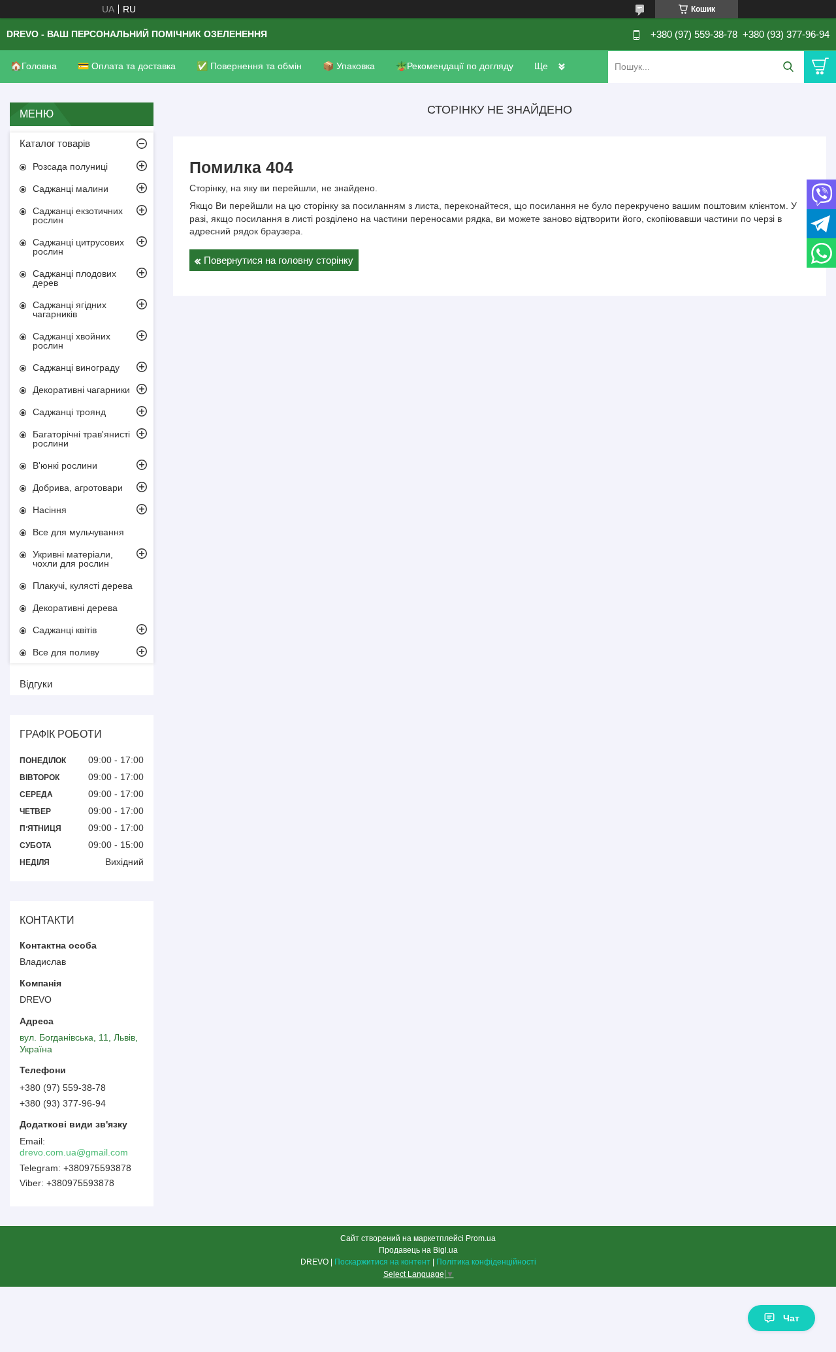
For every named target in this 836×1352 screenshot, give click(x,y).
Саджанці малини (70, 188)
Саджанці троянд (69, 412)
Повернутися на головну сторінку (278, 260)
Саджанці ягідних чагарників (69, 309)
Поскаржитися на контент (382, 1261)
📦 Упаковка (349, 66)
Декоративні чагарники (81, 390)
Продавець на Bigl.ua (418, 1250)
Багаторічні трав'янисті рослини (81, 438)
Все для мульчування (78, 532)
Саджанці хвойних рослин (71, 341)
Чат (791, 1318)
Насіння (50, 510)
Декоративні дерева (75, 608)
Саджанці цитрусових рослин (78, 247)
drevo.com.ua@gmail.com (74, 1152)
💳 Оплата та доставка (127, 66)
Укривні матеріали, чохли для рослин (73, 559)
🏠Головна (33, 66)
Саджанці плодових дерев (74, 278)
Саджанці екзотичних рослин (78, 215)
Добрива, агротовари (78, 487)
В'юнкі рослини (65, 465)
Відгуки (36, 683)
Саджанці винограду (76, 367)
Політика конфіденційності (486, 1261)
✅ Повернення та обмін (249, 66)
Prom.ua (481, 1238)
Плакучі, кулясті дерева (83, 585)
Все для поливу (66, 652)
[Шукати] (788, 67)
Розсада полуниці (70, 166)
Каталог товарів (55, 143)
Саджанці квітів (65, 630)
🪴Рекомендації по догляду (454, 66)
